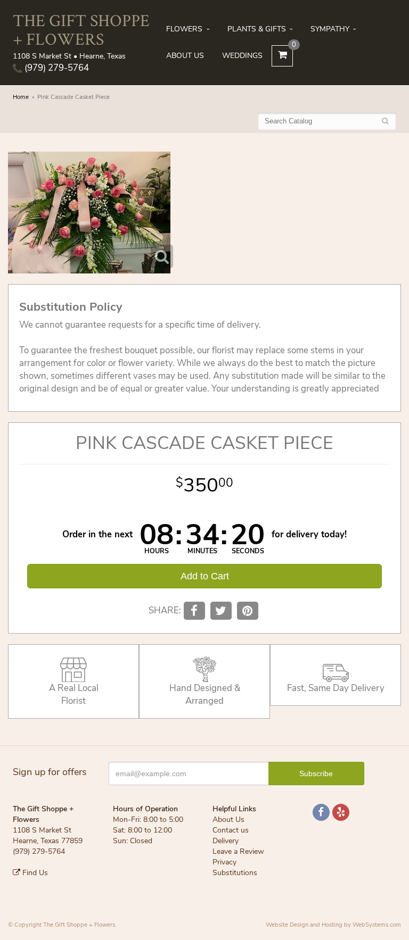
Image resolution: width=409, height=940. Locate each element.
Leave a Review (238, 851)
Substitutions (234, 873)
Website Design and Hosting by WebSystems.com (333, 925)
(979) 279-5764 (55, 68)
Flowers (184, 29)
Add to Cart (205, 576)
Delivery (225, 841)
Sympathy (329, 29)
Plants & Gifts (256, 29)
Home (21, 97)
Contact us (230, 830)
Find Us (34, 873)
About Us (185, 56)
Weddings (242, 56)
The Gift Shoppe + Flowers (81, 29)
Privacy (224, 862)
